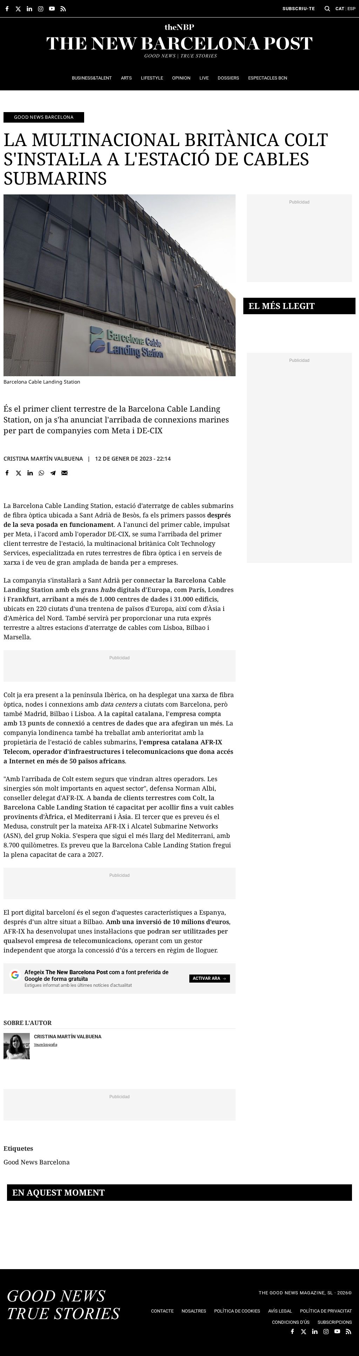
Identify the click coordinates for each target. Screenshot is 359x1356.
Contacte (162, 1311)
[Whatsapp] (41, 472)
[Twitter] (18, 472)
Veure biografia (45, 1044)
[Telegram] (53, 472)
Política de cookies (237, 1311)
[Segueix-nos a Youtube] (51, 8)
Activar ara (206, 978)
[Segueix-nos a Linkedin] (29, 8)
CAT (340, 8)
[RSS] (63, 8)
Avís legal (280, 1311)
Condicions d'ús (291, 1322)
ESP (351, 8)
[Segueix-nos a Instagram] (40, 8)
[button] (327, 9)
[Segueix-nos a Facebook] (7, 8)
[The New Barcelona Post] (64, 1305)
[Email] (64, 472)
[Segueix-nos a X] (18, 8)
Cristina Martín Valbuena (43, 458)
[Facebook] (7, 472)
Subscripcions (335, 1322)
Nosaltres (194, 1311)
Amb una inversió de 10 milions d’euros (167, 921)
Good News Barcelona (44, 117)
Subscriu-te (299, 8)
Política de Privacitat (326, 1311)
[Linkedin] (30, 472)
